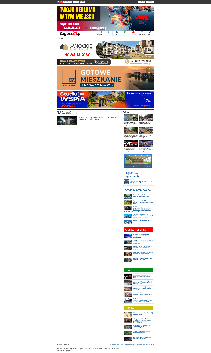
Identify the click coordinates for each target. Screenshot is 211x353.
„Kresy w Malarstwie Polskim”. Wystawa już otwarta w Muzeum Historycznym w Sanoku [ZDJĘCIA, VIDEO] (142, 320)
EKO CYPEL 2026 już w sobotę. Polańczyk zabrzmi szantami (142, 195)
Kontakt (82, 2)
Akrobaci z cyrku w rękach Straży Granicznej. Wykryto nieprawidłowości (142, 260)
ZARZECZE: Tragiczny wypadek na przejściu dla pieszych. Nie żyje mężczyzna (143, 242)
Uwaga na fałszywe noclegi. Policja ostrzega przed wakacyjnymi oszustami (143, 254)
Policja (134, 34)
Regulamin (139, 344)
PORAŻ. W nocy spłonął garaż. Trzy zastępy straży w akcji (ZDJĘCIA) (98, 118)
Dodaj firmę (68, 2)
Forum (117, 34)
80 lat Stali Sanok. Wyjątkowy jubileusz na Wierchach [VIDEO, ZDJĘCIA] (142, 288)
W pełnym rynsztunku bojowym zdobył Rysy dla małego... (130, 123)
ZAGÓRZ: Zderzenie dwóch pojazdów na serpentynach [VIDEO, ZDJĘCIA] (131, 136)
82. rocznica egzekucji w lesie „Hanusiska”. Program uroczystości (141, 327)
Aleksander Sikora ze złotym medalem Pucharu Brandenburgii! (142, 293)
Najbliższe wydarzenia (132, 175)
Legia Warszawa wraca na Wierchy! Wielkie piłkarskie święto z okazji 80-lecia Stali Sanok (142, 300)
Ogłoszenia (100, 34)
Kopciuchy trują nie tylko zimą (141, 220)
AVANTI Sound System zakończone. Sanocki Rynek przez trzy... (146, 149)
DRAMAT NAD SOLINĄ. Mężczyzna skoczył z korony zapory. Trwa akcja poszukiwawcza (142, 248)
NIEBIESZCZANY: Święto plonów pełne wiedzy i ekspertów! (145, 123)
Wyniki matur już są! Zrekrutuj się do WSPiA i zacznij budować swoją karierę (143, 202)
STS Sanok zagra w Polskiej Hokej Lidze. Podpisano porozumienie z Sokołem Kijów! (142, 282)
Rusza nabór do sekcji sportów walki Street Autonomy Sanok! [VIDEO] (142, 276)
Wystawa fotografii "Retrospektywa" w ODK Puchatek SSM (141, 181)
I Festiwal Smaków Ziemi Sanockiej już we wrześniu (143, 313)
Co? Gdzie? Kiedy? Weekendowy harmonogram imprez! (142, 337)
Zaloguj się (141, 1)
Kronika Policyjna (135, 229)
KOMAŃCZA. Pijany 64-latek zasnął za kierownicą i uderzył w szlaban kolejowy (142, 236)
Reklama (76, 2)
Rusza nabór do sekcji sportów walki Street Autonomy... (129, 149)
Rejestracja (150, 1)
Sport (125, 34)
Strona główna (114, 344)
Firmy (108, 34)
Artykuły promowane (138, 190)
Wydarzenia (142, 34)
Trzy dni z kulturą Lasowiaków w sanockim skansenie (142, 332)
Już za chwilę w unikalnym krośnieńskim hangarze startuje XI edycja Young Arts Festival (143, 216)
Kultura (129, 308)
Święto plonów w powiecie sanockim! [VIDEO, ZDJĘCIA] (145, 136)
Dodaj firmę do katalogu (127, 344)
